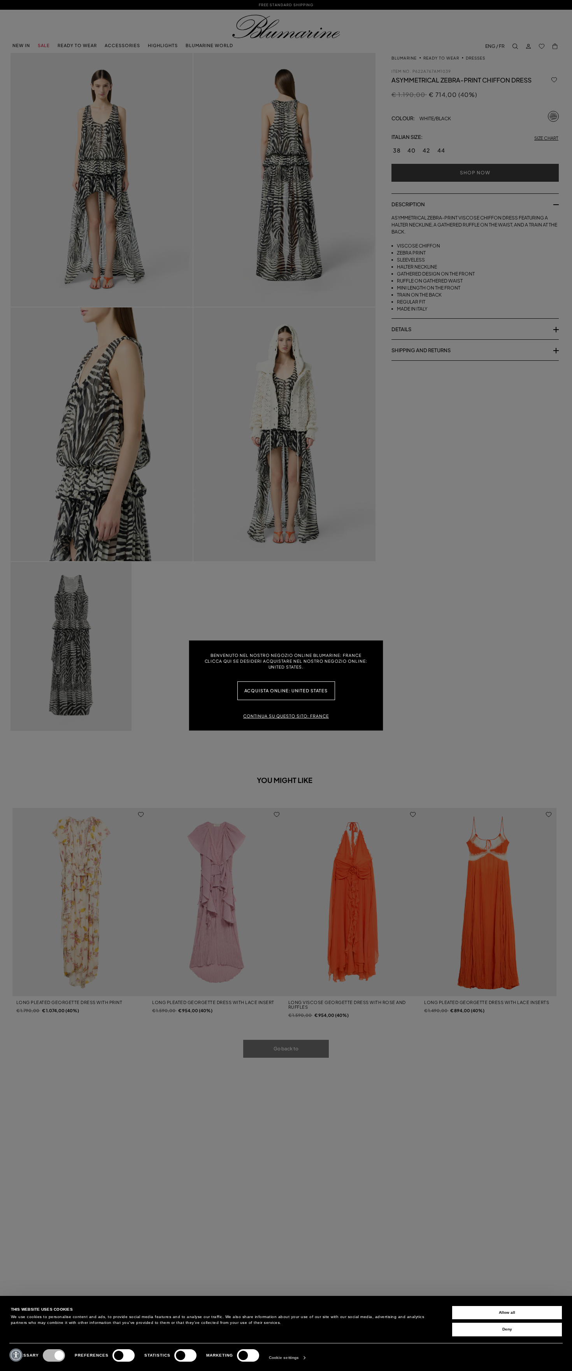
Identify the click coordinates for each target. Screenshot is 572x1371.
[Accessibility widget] (16, 1355)
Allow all (507, 1312)
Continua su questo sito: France (286, 715)
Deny (507, 1329)
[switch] (123, 1355)
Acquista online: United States (286, 690)
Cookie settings (284, 1357)
